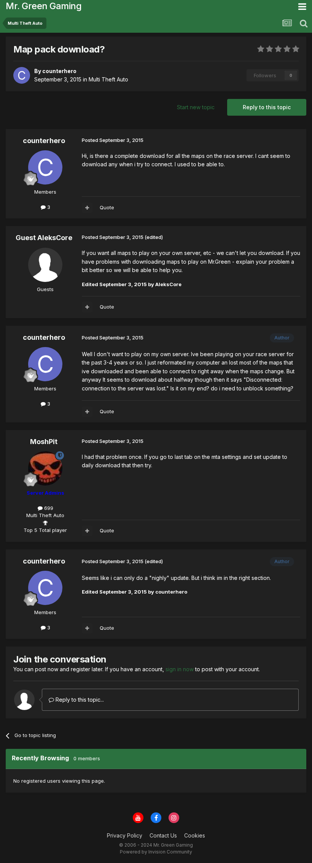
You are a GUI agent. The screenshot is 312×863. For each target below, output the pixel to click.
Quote (107, 207)
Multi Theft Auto (108, 79)
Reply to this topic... (79, 699)
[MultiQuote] (87, 207)
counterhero (44, 141)
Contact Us (163, 835)
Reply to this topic (267, 107)
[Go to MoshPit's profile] (45, 468)
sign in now (180, 669)
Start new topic (196, 107)
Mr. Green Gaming (43, 5)
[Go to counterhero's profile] (21, 75)
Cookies (194, 835)
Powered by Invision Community (156, 852)
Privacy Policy (124, 835)
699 (48, 508)
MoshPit (43, 442)
